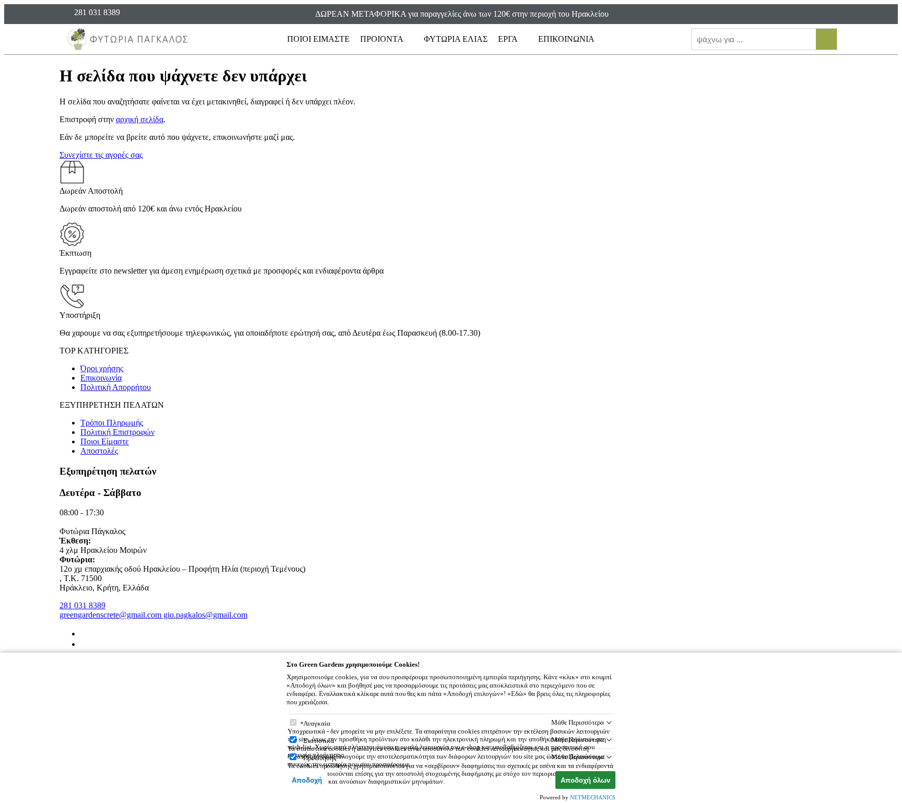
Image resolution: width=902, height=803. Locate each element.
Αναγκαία (316, 723)
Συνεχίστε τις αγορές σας (101, 154)
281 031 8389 (82, 605)
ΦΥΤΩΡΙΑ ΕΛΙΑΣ (456, 38)
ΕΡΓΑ (508, 38)
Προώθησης (319, 758)
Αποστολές (99, 450)
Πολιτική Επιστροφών (117, 432)
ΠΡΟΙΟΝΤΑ (382, 38)
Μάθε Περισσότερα (577, 722)
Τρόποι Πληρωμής (111, 422)
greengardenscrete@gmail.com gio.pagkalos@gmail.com (153, 614)
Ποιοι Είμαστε (104, 441)
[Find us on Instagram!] (84, 644)
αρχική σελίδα (139, 119)
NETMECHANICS (592, 797)
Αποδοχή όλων (585, 780)
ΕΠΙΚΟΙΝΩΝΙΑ (566, 38)
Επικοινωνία (101, 377)
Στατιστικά (318, 741)
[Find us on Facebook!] (84, 633)
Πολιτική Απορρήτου (115, 387)
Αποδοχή (307, 780)
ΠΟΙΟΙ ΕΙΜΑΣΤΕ (318, 38)
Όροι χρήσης (101, 368)
